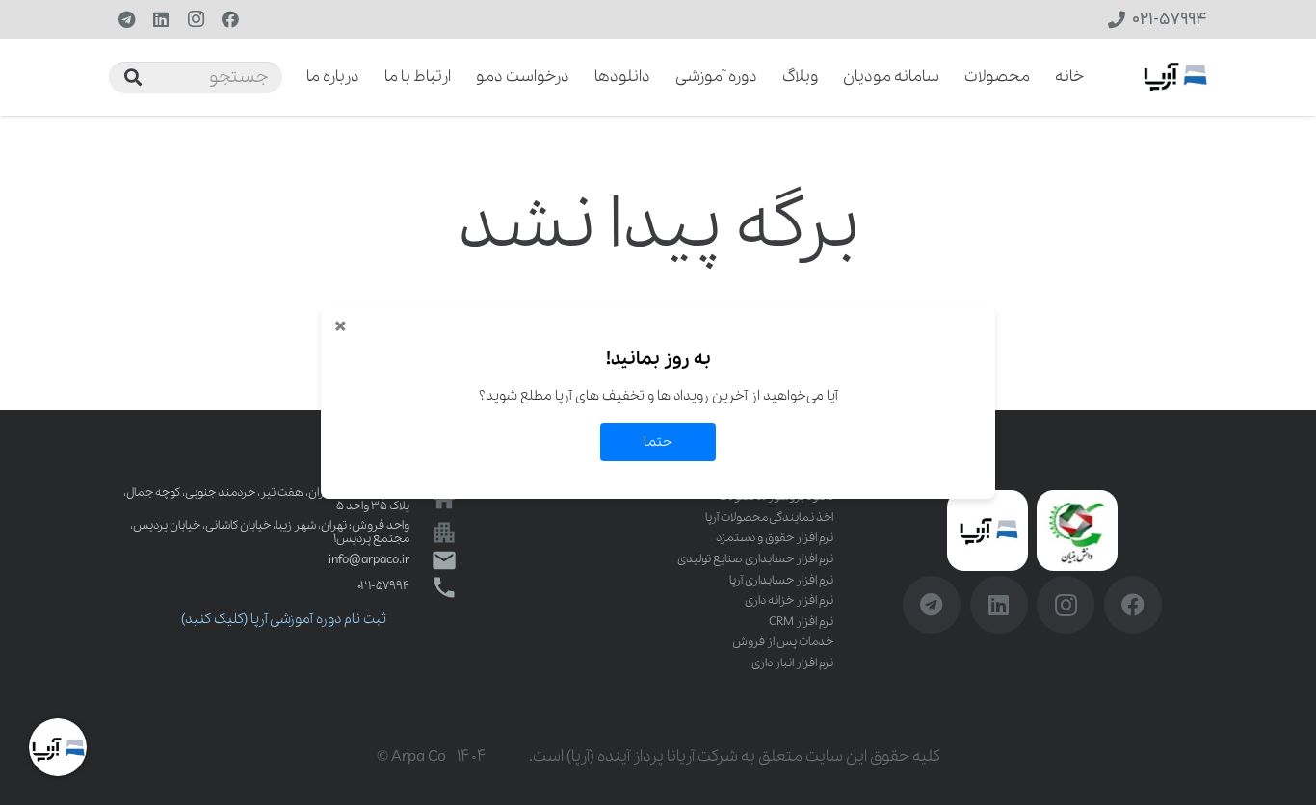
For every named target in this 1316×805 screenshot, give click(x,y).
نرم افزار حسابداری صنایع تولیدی (755, 559)
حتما (658, 442)
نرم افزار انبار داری (792, 663)
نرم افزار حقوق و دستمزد (774, 538)
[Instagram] (195, 19)
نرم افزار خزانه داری (789, 600)
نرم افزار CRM (801, 621)
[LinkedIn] (161, 19)
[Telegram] (126, 19)
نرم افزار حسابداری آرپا (781, 580)
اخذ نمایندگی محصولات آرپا (769, 517)
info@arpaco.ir (369, 560)
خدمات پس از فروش (782, 642)
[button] (293, 77)
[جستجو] (133, 77)
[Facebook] (230, 19)
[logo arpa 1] (1175, 77)
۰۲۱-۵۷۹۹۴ (383, 586)
